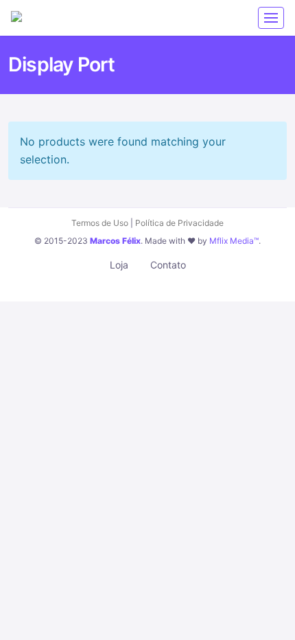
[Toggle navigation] (271, 18)
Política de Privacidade (179, 223)
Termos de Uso (99, 223)
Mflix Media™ (234, 241)
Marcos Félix (115, 241)
